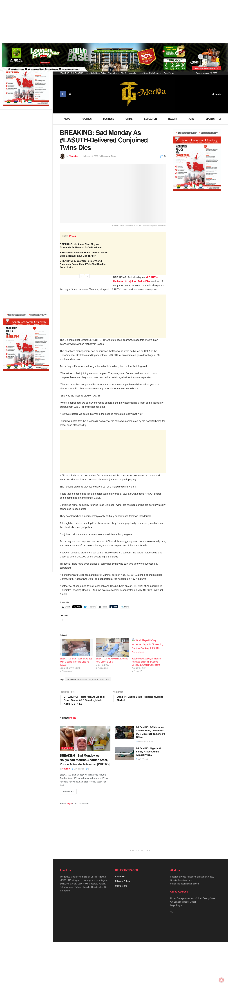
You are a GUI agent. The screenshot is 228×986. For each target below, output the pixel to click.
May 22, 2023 (78, 768)
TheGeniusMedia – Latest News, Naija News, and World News (147, 73)
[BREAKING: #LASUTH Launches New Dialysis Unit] (112, 647)
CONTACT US (77, 73)
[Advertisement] (93, 21)
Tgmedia (73, 155)
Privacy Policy (113, 73)
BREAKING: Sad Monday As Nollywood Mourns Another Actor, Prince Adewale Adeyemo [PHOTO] (85, 759)
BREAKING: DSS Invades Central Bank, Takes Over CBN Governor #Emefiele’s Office (150, 732)
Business (108, 118)
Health (172, 118)
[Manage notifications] (221, 979)
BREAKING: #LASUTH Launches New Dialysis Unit (112, 660)
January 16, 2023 (145, 741)
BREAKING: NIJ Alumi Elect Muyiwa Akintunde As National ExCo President (81, 245)
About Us (120, 876)
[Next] (87, 276)
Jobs (191, 118)
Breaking (105, 155)
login (69, 803)
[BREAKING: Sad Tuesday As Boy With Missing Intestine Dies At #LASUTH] (76, 647)
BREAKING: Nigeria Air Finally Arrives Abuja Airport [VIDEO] (149, 751)
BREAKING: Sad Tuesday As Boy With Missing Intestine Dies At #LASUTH (76, 661)
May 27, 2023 (142, 759)
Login (217, 93)
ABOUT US (64, 73)
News (67, 118)
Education (150, 118)
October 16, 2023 (90, 155)
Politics (87, 118)
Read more (68, 791)
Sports (210, 118)
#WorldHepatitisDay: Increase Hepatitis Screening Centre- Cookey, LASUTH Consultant (146, 661)
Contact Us (121, 885)
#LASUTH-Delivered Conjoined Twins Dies (88, 679)
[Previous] (81, 276)
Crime (128, 118)
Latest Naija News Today (95, 73)
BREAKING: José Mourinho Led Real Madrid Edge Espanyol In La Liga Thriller (84, 254)
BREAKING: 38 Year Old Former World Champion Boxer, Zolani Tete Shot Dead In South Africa (82, 264)
